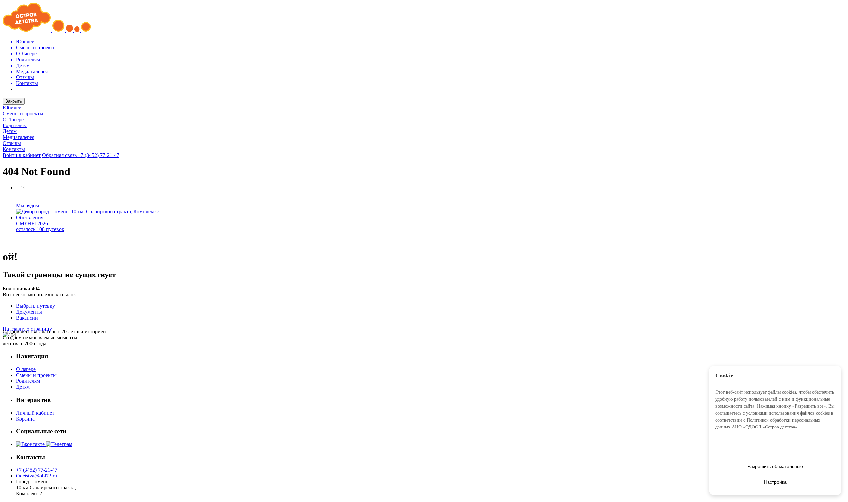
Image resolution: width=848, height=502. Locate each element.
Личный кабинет (35, 413)
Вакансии (27, 318)
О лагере (26, 369)
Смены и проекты (23, 113)
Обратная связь (60, 155)
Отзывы (12, 143)
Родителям (15, 125)
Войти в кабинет (22, 155)
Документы (29, 312)
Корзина (25, 419)
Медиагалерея (18, 137)
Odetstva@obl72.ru (36, 475)
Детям (10, 131)
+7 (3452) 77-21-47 (98, 155)
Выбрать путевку (35, 306)
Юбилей (12, 107)
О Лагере (13, 119)
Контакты (14, 149)
